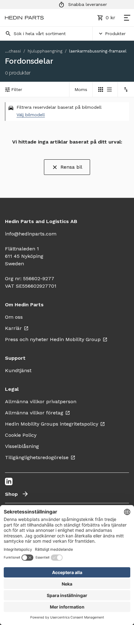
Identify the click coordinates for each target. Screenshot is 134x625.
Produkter (115, 33)
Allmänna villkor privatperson (40, 401)
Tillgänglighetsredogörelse (37, 457)
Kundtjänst (18, 370)
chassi (15, 51)
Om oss (14, 317)
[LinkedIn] (8, 481)
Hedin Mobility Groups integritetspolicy (51, 424)
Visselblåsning (22, 446)
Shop (11, 494)
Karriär (13, 328)
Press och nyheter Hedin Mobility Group (53, 339)
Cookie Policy (20, 435)
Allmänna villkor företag (34, 413)
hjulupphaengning (45, 51)
